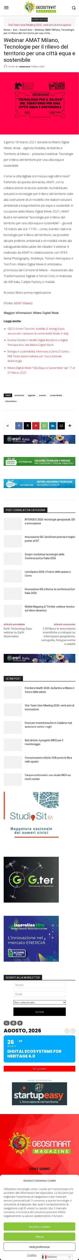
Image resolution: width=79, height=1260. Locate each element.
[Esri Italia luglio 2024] (39, 446)
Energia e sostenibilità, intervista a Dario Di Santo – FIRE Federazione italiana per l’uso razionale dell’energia (39, 356)
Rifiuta (39, 1237)
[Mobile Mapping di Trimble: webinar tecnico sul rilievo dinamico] (13, 611)
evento (42, 395)
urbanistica (11, 401)
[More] (70, 425)
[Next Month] (73, 1031)
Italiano (51, 1256)
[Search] (7, 1023)
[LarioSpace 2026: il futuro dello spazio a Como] (13, 576)
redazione (24, 66)
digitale (31, 395)
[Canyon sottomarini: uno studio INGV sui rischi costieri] (13, 779)
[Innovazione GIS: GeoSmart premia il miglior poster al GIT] (13, 541)
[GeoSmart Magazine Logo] (39, 1143)
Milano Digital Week (46, 313)
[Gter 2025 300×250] (31, 905)
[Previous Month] (67, 1031)
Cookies (32, 1255)
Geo (15, 29)
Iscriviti (39, 1012)
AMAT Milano (23, 303)
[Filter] (13, 1023)
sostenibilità (56, 395)
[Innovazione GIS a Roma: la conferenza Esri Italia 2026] (13, 593)
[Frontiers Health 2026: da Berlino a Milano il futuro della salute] (13, 692)
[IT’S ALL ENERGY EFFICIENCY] (39, 468)
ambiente (19, 395)
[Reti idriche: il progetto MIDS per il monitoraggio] (13, 744)
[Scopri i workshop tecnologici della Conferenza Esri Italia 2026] (13, 559)
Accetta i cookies (39, 1226)
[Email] (61, 425)
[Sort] (20, 1023)
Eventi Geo (26, 29)
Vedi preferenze (39, 1247)
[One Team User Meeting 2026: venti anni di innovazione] (13, 710)
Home (7, 29)
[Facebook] (19, 425)
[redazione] (6, 66)
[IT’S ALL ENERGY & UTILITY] (39, 491)
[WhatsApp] (44, 425)
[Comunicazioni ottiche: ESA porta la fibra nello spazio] (13, 762)
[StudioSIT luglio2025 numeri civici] (31, 840)
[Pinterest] (36, 425)
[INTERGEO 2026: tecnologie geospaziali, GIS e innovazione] (13, 524)
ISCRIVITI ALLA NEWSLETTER (23, 977)
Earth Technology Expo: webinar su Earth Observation (18, 632)
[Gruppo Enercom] (31, 964)
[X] (27, 425)
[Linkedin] (52, 425)
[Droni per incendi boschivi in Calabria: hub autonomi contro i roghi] (13, 727)
